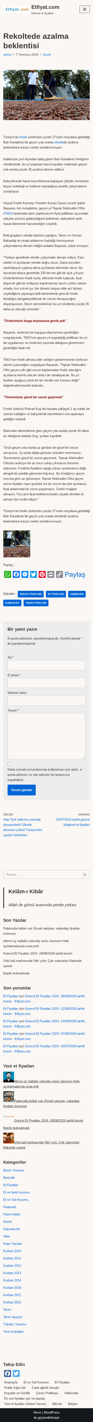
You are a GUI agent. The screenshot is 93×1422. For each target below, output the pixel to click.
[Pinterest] (42, 574)
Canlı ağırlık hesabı (45, 1387)
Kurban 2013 (12, 1273)
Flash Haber (12, 1214)
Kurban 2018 (12, 1287)
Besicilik (9, 1177)
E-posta (14, 675)
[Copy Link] (59, 574)
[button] (85, 9)
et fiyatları (56, 594)
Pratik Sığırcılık (15, 1387)
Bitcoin (57, 1404)
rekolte (58, 142)
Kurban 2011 (12, 1258)
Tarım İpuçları (12, 1317)
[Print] (50, 574)
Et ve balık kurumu (16, 1192)
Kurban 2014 (12, 1280)
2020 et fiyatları (31, 594)
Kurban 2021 (12, 1295)
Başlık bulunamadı (16, 973)
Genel (47, 54)
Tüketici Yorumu (14, 1324)
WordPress (52, 1412)
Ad (11, 657)
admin (7, 54)
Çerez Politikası (47, 1393)
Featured (9, 1207)
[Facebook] (16, 574)
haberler (76, 594)
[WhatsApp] (7, 574)
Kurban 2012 (12, 1265)
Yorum (13, 710)
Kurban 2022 (12, 1302)
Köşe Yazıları (12, 1243)
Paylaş (75, 574)
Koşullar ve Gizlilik (17, 1393)
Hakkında (71, 1393)
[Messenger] (25, 574)
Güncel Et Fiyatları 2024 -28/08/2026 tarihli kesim (37, 953)
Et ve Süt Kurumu (15, 1199)
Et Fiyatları (10, 996)
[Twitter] (33, 574)
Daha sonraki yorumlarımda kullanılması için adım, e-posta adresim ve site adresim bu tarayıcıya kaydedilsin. (45, 775)
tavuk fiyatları (36, 603)
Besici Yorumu (13, 1170)
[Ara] (85, 874)
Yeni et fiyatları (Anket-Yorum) (25, 1404)
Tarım (7, 1309)
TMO (8, 213)
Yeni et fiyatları (13, 1331)
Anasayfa (11, 1382)
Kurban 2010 (12, 1251)
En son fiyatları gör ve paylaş (24, 1398)
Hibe (6, 1236)
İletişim (73, 1404)
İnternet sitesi (17, 693)
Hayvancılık (11, 1229)
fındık (23, 137)
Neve (37, 1412)
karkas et (12, 603)
